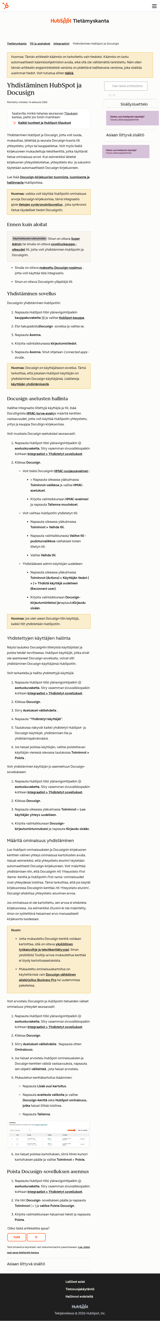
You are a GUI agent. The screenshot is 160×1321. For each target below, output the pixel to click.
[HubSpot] (5, 6)
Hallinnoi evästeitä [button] (79, 1296)
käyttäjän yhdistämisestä (30, 384)
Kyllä (17, 1237)
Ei (36, 1237)
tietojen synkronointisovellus (41, 204)
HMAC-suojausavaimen (71, 471)
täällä (69, 73)
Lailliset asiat (75, 1282)
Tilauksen (71, 113)
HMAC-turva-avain (40, 413)
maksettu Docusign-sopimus (60, 268)
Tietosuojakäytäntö (80, 1289)
